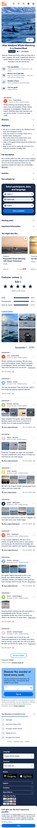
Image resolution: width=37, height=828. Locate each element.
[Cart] (23, 4)
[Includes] (33, 173)
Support (5, 783)
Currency (6, 761)
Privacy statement (19, 706)
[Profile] (33, 4)
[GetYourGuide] (4, 3)
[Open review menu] (33, 356)
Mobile (5, 772)
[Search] (13, 3)
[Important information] (33, 226)
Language (6, 752)
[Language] (28, 3)
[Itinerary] (33, 120)
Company (6, 788)
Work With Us (7, 792)
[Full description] (33, 155)
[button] (23, 51)
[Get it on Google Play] (10, 776)
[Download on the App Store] (26, 776)
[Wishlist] (19, 4)
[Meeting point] (33, 220)
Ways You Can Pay (9, 796)
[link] (15, 254)
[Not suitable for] (33, 179)
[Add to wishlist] (25, 238)
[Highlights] (33, 125)
